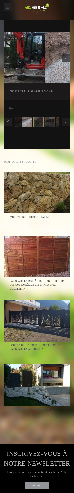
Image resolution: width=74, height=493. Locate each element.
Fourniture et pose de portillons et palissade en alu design (35, 347)
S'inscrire (37, 485)
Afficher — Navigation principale (8, 7)
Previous (8, 58)
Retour (11, 108)
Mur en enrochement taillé (29, 217)
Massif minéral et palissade (29, 409)
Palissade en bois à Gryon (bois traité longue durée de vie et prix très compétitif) (37, 285)
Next (66, 58)
